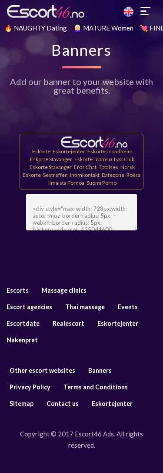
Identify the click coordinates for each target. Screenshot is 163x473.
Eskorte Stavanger (51, 159)
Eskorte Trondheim (110, 151)
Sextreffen (55, 175)
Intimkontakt (85, 175)
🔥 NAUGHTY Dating (35, 28)
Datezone (113, 175)
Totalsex (108, 167)
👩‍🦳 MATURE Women (103, 28)
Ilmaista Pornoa (66, 182)
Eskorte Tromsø (93, 159)
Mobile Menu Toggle (145, 11)
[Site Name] (81, 11)
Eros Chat (85, 167)
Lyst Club (124, 159)
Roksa (133, 175)
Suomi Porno (101, 182)
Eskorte (41, 151)
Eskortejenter (69, 151)
